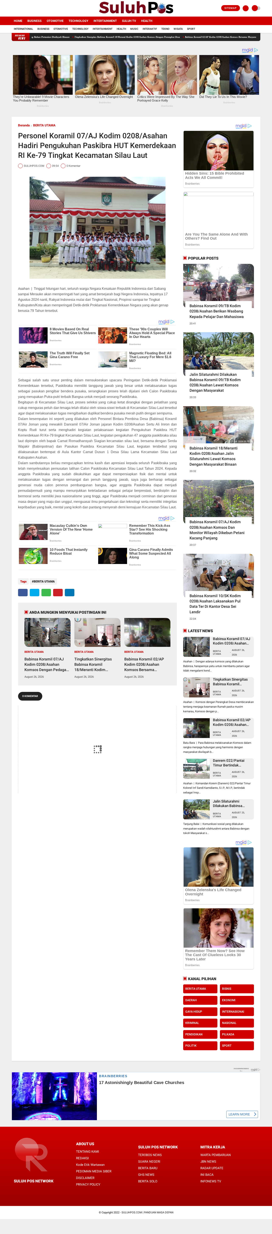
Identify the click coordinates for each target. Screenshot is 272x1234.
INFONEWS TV (210, 1181)
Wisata (178, 28)
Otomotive (55, 21)
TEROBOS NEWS (150, 1155)
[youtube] (30, 8)
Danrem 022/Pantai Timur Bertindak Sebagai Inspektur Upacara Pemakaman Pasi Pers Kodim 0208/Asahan (230, 763)
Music (134, 28)
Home (18, 21)
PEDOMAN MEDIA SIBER (93, 1171)
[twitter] (18, 8)
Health (146, 21)
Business (34, 21)
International (23, 28)
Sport (191, 28)
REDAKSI (82, 1158)
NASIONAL (229, 1023)
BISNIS (226, 988)
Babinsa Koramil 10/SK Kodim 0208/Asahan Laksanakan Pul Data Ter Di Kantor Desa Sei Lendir (215, 604)
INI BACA (207, 1175)
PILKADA (228, 1034)
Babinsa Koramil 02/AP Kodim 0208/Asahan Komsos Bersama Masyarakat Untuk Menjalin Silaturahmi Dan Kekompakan (146, 665)
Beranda (24, 125)
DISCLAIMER (85, 1178)
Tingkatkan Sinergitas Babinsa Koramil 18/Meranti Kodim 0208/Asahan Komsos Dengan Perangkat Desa (94, 37)
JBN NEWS (208, 1161)
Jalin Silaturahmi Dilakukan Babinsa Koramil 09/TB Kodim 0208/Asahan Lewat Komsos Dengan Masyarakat (215, 382)
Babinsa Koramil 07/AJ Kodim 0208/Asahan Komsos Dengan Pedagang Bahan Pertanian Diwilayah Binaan (47, 665)
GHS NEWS (146, 1175)
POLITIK (191, 1045)
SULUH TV (129, 21)
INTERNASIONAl (233, 1011)
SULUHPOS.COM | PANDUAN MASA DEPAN (147, 1212)
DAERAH (191, 1000)
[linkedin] (69, 592)
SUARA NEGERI (149, 1161)
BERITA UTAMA (44, 125)
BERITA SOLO (147, 1181)
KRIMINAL (192, 1023)
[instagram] (24, 8)
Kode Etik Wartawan (90, 1165)
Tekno (165, 28)
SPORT (227, 1045)
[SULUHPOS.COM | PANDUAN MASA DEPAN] (136, 14)
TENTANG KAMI (87, 1151)
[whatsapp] (46, 592)
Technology (78, 21)
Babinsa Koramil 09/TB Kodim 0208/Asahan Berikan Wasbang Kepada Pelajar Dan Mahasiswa (217, 311)
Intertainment (105, 21)
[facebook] (13, 8)
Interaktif (150, 28)
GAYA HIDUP (193, 1011)
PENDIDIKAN (194, 1034)
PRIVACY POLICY (88, 1184)
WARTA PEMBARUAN (215, 1155)
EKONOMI (228, 1000)
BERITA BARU (147, 1168)
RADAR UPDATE (211, 1168)
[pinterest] (58, 592)
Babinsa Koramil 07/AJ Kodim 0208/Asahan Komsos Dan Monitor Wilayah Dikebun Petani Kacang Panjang (217, 530)
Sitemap (230, 8)
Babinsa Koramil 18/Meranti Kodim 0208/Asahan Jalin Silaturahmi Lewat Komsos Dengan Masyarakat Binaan (214, 456)
